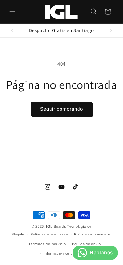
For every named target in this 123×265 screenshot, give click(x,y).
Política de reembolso (49, 234)
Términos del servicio (47, 244)
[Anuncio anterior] (12, 30)
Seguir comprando (61, 108)
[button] (13, 12)
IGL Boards (56, 226)
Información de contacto (64, 253)
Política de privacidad (92, 234)
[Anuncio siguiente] (111, 30)
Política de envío (86, 244)
